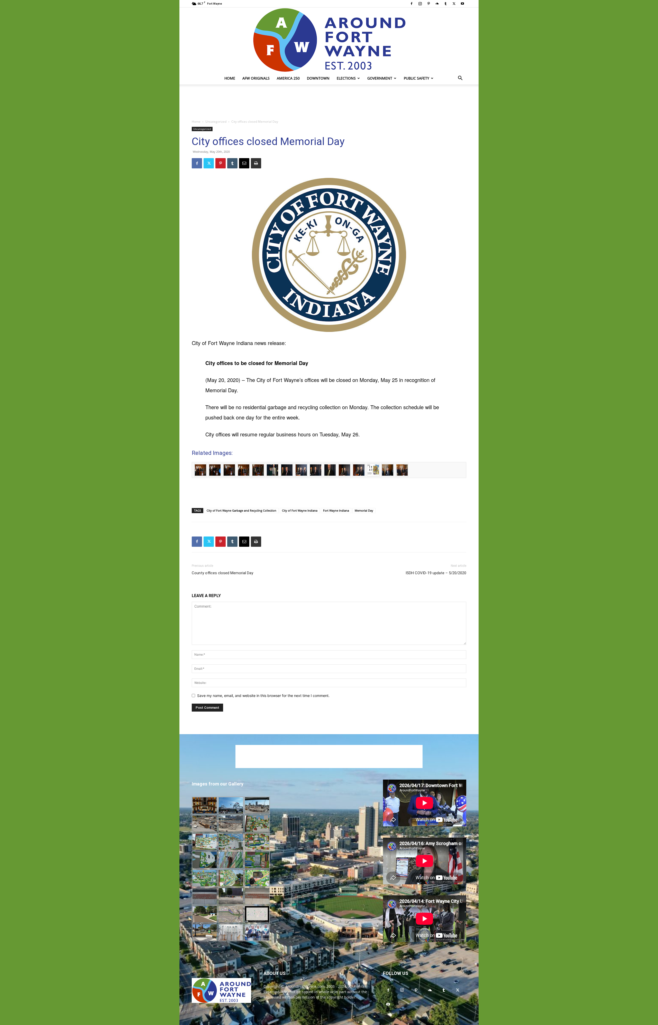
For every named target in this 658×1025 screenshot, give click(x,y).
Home (229, 78)
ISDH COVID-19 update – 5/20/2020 (436, 573)
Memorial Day (364, 510)
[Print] (256, 163)
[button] (460, 78)
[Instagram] (420, 3)
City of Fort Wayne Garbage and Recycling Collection (241, 510)
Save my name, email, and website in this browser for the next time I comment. (263, 695)
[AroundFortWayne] (329, 39)
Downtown (318, 78)
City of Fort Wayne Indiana (299, 510)
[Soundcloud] (437, 3)
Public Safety (416, 78)
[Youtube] (462, 3)
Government (379, 78)
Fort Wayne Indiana (336, 510)
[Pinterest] (428, 3)
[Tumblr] (445, 3)
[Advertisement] (329, 102)
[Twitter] (454, 3)
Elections (346, 78)
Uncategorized (215, 121)
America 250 (288, 78)
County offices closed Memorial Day (222, 573)
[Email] (244, 163)
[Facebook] (411, 3)
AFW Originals (256, 78)
